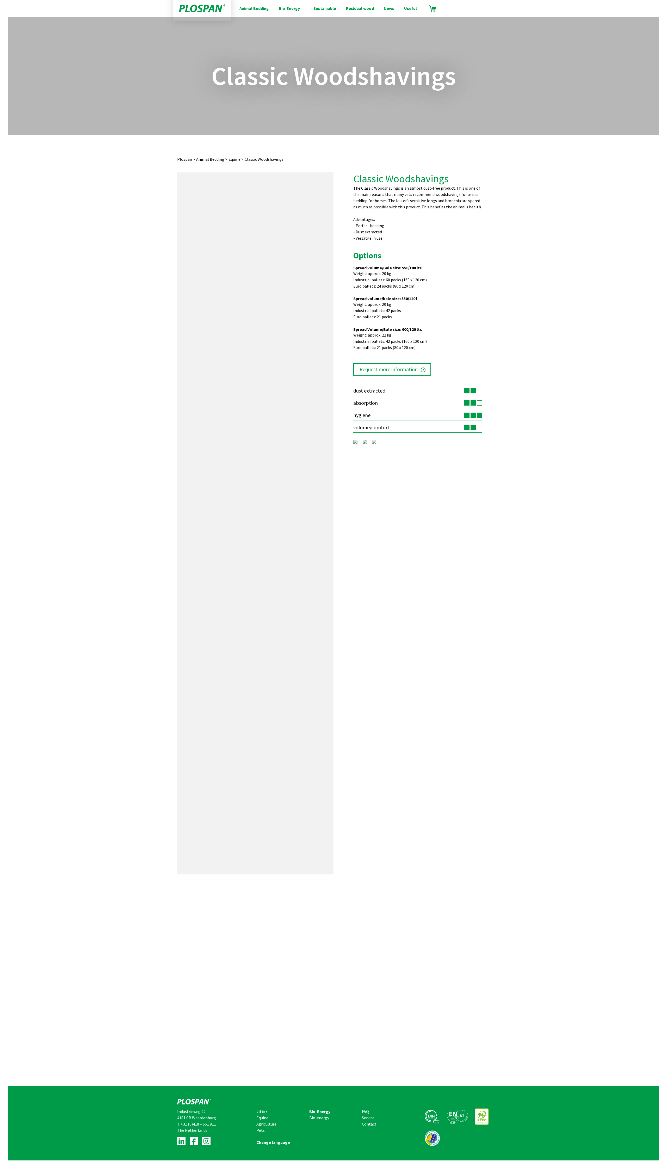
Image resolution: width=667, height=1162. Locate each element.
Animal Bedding (254, 8)
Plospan (184, 159)
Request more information (389, 369)
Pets (260, 1130)
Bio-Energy (289, 8)
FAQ (365, 1111)
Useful (410, 8)
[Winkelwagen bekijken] (432, 8)
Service (368, 1117)
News (389, 8)
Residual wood (360, 8)
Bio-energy (319, 1117)
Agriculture (266, 1124)
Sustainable (324, 8)
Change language (273, 1142)
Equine (234, 159)
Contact (369, 1124)
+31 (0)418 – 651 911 (198, 1124)
